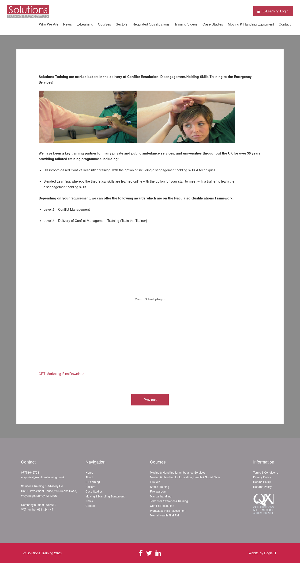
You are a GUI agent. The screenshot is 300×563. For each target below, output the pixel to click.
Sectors (122, 24)
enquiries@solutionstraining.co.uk (42, 477)
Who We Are (48, 24)
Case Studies (212, 24)
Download (77, 373)
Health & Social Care (206, 477)
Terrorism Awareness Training (169, 501)
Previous (150, 399)
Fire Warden (158, 491)
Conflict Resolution (162, 506)
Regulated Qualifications (151, 24)
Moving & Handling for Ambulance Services (177, 472)
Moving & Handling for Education (171, 477)
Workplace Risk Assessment (168, 510)
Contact (285, 24)
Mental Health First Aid (164, 515)
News (67, 24)
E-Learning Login (275, 10)
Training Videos (186, 24)
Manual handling (161, 496)
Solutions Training (40, 553)
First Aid (155, 482)
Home (89, 472)
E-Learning (85, 24)
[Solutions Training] (28, 15)
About (89, 477)
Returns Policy (262, 487)
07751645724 (30, 472)
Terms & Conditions (265, 472)
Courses (104, 24)
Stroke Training (159, 487)
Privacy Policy (262, 477)
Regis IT (270, 553)
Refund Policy (262, 482)
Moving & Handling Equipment (251, 24)
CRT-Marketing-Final (54, 373)
